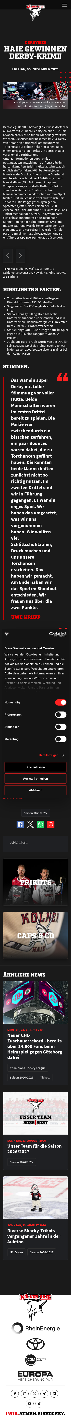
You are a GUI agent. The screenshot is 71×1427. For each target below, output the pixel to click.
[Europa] (35, 1376)
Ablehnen (35, 790)
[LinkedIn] (54, 1394)
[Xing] (44, 1394)
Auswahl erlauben (35, 778)
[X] (34, 1394)
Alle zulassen (35, 767)
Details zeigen (48, 755)
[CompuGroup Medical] (35, 1360)
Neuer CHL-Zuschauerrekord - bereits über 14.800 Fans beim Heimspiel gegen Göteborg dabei (34, 1046)
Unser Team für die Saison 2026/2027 (34, 1148)
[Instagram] (25, 1394)
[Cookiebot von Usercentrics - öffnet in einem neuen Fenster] (50, 634)
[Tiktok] (39, 1403)
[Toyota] (35, 1344)
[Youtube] (30, 1403)
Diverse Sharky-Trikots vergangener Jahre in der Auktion (33, 1236)
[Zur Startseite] (35, 12)
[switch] (60, 714)
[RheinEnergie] (35, 1328)
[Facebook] (15, 1394)
